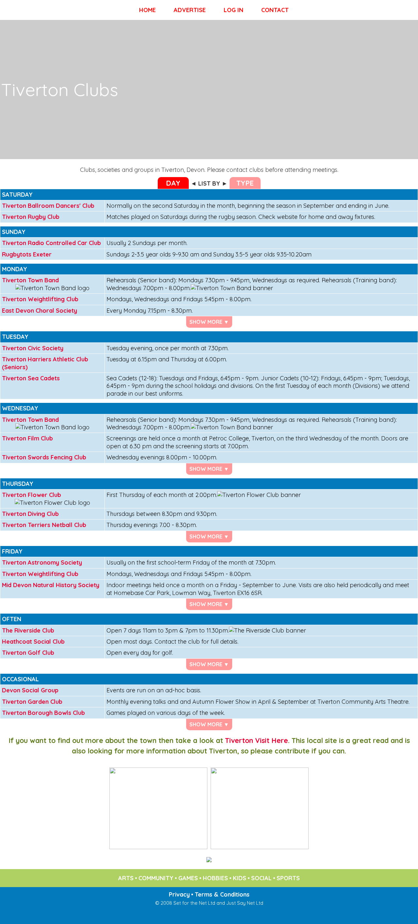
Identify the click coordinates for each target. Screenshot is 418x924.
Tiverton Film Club (27, 438)
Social (261, 878)
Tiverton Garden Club (32, 701)
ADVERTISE (190, 10)
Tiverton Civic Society (32, 348)
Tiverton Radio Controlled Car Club (51, 243)
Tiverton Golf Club (28, 652)
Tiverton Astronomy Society (42, 562)
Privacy (179, 894)
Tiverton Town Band (30, 280)
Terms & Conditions (222, 894)
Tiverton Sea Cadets (31, 378)
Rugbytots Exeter (27, 254)
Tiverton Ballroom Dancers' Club (48, 205)
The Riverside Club (28, 630)
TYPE (245, 182)
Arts (126, 878)
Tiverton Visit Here (256, 740)
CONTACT (275, 10)
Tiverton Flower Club (31, 495)
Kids (239, 878)
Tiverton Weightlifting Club (40, 299)
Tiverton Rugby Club (30, 217)
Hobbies (215, 878)
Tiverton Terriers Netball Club (44, 525)
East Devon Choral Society (39, 310)
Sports (288, 878)
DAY (173, 182)
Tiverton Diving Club (30, 514)
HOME (147, 10)
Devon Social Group (30, 690)
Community (155, 878)
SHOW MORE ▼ (209, 322)
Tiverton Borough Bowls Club (43, 713)
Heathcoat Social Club (33, 641)
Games (188, 878)
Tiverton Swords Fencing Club (44, 457)
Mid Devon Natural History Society (50, 585)
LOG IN (233, 10)
